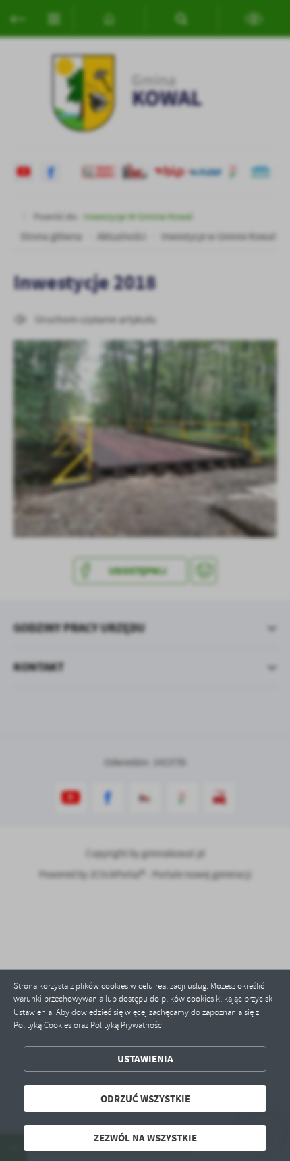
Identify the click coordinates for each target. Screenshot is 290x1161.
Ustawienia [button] (145, 1059)
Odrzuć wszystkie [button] (145, 1098)
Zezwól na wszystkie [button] (145, 1138)
